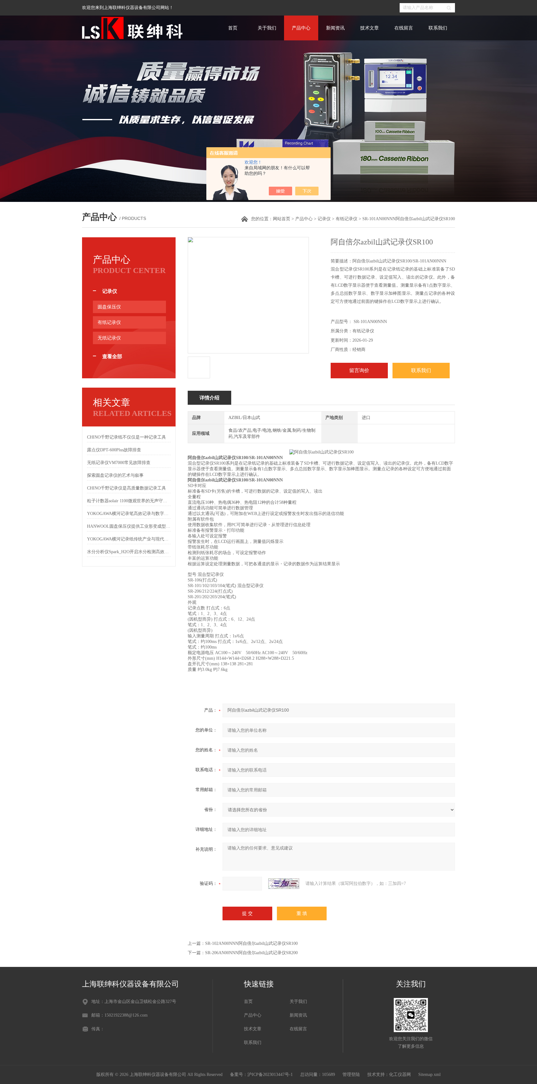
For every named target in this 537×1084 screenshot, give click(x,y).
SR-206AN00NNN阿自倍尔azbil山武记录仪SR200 (251, 952)
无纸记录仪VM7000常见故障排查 (118, 462)
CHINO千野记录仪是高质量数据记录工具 (126, 488)
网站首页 (281, 218)
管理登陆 (351, 1074)
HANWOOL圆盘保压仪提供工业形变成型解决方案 (129, 526)
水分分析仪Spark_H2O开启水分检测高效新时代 (129, 551)
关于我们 (267, 27)
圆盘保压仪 (109, 306)
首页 (232, 27)
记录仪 (324, 218)
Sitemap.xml (429, 1074)
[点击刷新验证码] (283, 883)
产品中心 (301, 27)
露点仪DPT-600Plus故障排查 (114, 450)
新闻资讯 (335, 27)
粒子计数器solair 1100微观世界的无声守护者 (129, 501)
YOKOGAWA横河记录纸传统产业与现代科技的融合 (129, 539)
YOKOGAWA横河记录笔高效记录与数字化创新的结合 (129, 513)
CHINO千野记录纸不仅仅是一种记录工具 (126, 437)
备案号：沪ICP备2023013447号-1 (261, 1074)
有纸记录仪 (346, 218)
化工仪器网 (400, 1074)
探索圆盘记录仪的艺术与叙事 (115, 475)
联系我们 (438, 27)
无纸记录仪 (109, 337)
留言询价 (359, 370)
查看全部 (112, 356)
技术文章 (369, 27)
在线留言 (403, 27)
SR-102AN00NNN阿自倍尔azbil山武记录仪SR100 (251, 943)
